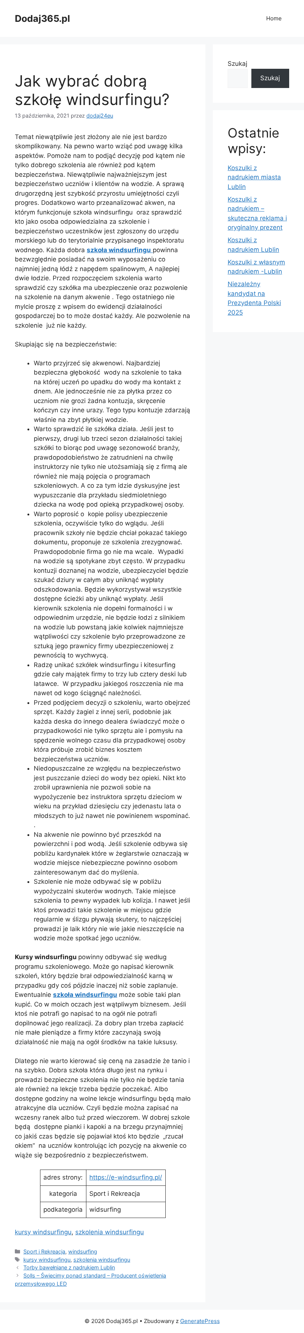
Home (274, 18)
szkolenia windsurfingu (109, 1232)
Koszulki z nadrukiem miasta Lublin (254, 177)
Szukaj (237, 63)
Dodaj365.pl (42, 18)
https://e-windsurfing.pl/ (125, 1177)
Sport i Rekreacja (44, 1251)
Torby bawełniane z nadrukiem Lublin (69, 1267)
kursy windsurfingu (43, 1232)
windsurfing (82, 1251)
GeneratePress (200, 1320)
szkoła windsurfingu (85, 994)
